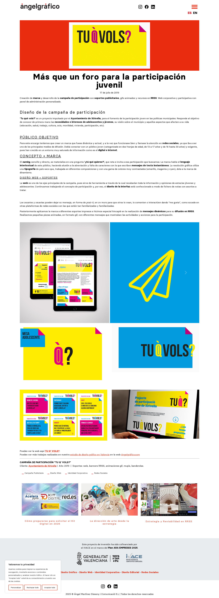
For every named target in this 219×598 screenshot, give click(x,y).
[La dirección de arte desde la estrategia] (109, 497)
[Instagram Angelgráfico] (140, 6)
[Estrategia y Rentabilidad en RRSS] (169, 498)
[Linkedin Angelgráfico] (153, 6)
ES (189, 13)
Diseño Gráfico (68, 571)
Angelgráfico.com (130, 453)
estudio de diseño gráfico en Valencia (90, 453)
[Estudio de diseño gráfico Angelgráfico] (40, 6)
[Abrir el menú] (194, 6)
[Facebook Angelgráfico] (146, 6)
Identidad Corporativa (77, 472)
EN (195, 13)
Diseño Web (55, 472)
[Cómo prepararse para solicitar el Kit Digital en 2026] (50, 497)
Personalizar (16, 587)
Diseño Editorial (131, 571)
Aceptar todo (49, 587)
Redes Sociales (100, 472)
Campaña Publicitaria (34, 472)
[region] (33, 576)
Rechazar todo (33, 587)
